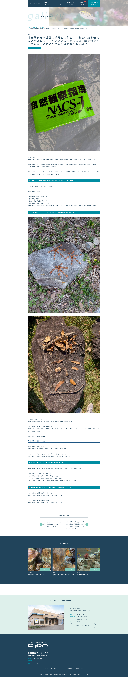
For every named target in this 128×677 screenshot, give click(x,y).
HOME (29, 27)
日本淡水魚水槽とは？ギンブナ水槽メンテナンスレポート (63, 575)
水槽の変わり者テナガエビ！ (36, 574)
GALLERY (35, 27)
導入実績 (70, 668)
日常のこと (42, 27)
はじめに (53, 668)
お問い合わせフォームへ (82, 625)
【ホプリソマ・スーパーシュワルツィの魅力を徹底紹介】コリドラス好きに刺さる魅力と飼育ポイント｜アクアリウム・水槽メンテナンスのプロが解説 (75, 525)
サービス (62, 668)
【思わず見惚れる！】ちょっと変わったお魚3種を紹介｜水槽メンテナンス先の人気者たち (52, 524)
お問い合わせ (79, 668)
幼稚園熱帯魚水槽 (82, 574)
